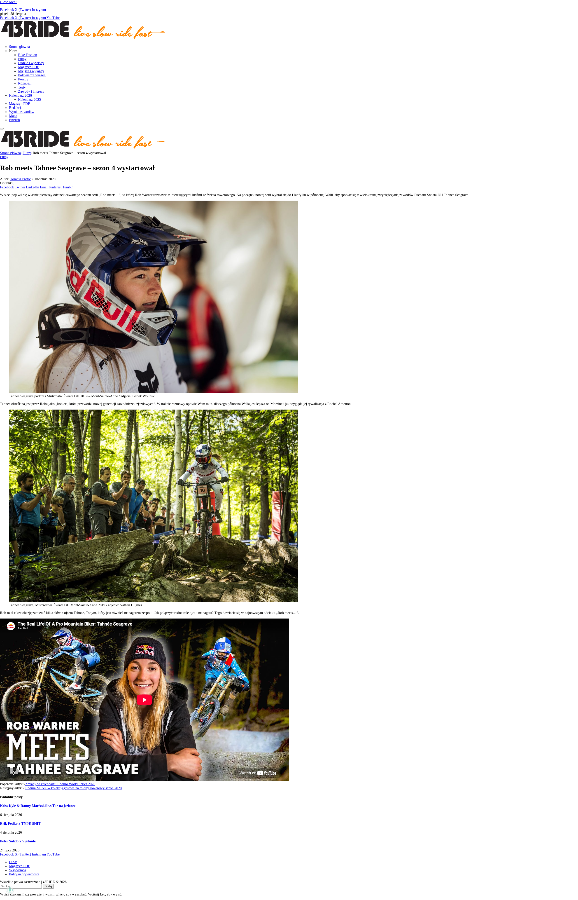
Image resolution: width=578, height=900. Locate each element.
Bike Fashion (27, 55)
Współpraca (17, 870)
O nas (13, 862)
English (14, 120)
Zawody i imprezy (31, 91)
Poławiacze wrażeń (32, 75)
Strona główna (19, 47)
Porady (23, 79)
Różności (24, 83)
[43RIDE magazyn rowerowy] (83, 39)
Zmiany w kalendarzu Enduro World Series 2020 (60, 784)
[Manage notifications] (10, 890)
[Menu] (2, 128)
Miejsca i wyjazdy (31, 71)
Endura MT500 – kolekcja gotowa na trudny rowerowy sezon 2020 (73, 788)
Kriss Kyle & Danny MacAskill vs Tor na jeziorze (37, 806)
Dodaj (48, 886)
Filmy (22, 59)
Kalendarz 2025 (29, 99)
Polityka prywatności (24, 874)
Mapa (13, 116)
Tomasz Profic (20, 179)
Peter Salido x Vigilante (18, 841)
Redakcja (15, 108)
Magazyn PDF (28, 67)
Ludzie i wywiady (31, 63)
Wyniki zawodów (21, 112)
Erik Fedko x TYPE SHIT (20, 823)
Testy (22, 87)
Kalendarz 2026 (20, 95)
